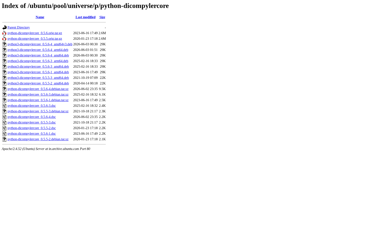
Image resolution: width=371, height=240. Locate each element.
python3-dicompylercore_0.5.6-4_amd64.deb (38, 55)
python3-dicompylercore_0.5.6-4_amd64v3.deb (40, 44)
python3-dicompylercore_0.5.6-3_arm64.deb (38, 61)
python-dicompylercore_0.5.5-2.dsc (32, 128)
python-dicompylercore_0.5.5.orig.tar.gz (35, 38)
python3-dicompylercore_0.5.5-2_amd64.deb (38, 83)
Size (102, 17)
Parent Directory (19, 27)
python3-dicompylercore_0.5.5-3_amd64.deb (38, 77)
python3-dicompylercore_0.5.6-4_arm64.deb (38, 50)
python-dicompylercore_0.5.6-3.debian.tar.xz (38, 94)
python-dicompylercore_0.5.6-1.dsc (32, 133)
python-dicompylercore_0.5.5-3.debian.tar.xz (38, 111)
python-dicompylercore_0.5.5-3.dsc (32, 122)
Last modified (86, 17)
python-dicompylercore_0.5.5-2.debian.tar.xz (38, 139)
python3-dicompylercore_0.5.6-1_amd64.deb (38, 72)
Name (40, 17)
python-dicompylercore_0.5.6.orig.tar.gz (35, 33)
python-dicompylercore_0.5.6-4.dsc (32, 117)
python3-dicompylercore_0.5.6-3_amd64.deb (38, 66)
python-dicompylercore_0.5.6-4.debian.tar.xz (38, 89)
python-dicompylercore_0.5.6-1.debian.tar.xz (38, 100)
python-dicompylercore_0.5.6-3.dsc (32, 105)
